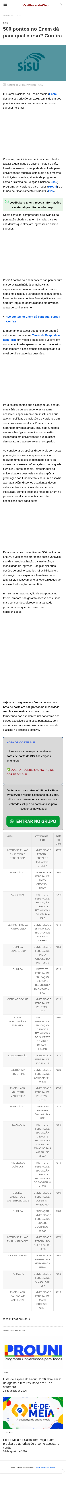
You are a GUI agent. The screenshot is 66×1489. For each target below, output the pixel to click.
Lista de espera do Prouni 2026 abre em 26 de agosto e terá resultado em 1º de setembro (32, 1383)
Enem (53, 94)
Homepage (8, 15)
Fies (51, 191)
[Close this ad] (64, 1471)
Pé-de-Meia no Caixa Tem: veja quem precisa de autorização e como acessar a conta (31, 1443)
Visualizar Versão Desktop (45, 1467)
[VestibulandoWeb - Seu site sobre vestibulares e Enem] (36, 4)
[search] (61, 4)
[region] (26, 134)
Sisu (19, 15)
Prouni (52, 186)
